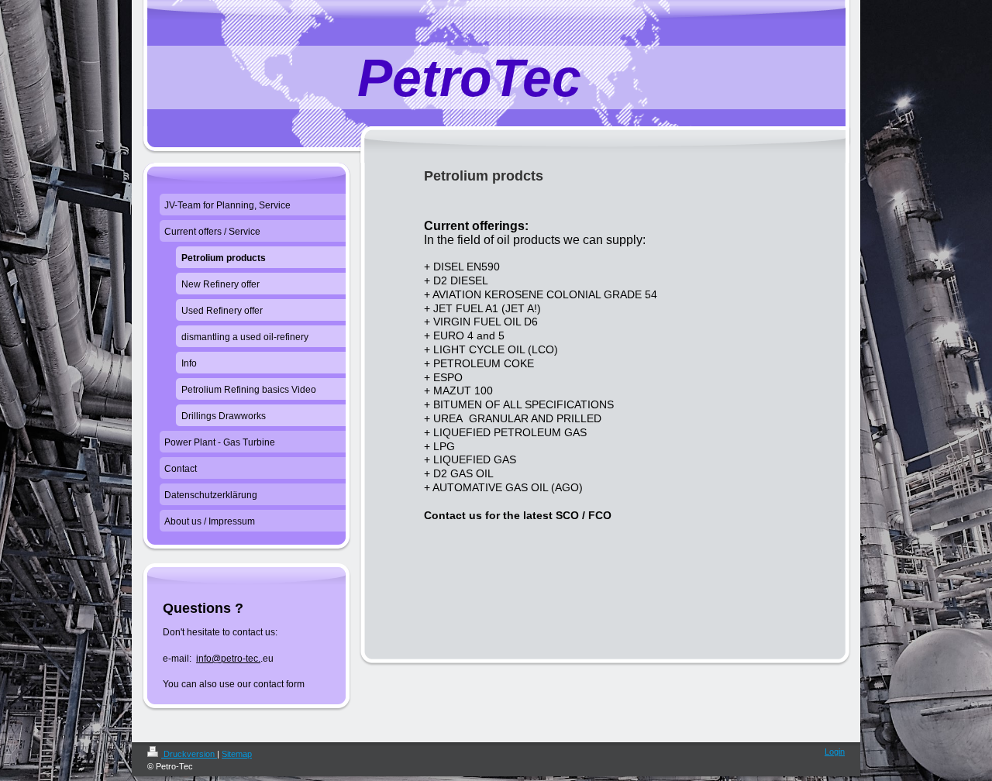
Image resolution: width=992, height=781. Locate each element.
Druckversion (189, 754)
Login (835, 751)
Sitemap (237, 754)
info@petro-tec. (228, 658)
